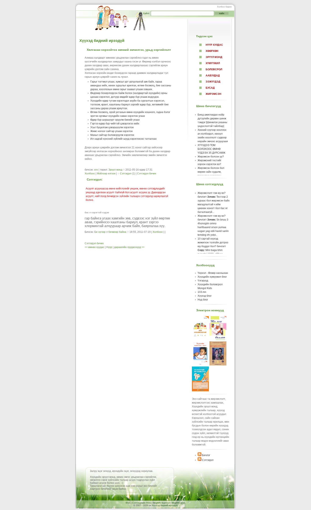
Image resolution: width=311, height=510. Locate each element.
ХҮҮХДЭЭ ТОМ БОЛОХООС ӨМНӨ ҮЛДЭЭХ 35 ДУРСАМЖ (211, 149)
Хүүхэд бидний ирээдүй (101, 41)
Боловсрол (214, 69)
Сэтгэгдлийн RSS (141, 503)
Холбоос (90, 173)
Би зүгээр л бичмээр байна (110, 231)
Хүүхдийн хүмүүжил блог (212, 276)
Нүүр (109, 247)
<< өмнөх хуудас (95, 247)
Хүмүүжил (213, 63)
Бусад (210, 87)
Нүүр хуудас (214, 44)
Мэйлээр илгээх (106, 173)
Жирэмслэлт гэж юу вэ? (212, 193)
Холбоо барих (224, 7)
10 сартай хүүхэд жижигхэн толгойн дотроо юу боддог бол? (213, 242)
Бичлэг (205, 455)
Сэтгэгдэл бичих (146, 173)
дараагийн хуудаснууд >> (129, 247)
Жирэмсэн (213, 93)
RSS (128, 503)
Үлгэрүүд (203, 280)
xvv (96, 169)
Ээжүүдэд (213, 81)
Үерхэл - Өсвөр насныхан (213, 273)
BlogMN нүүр (178, 503)
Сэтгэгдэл (207, 460)
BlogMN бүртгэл (161, 503)
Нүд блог (203, 299)
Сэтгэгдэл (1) (127, 173)
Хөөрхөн (212, 51)
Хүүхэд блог (205, 295)
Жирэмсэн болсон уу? (211, 156)
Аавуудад (213, 75)
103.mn (202, 292)
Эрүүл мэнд (214, 57)
